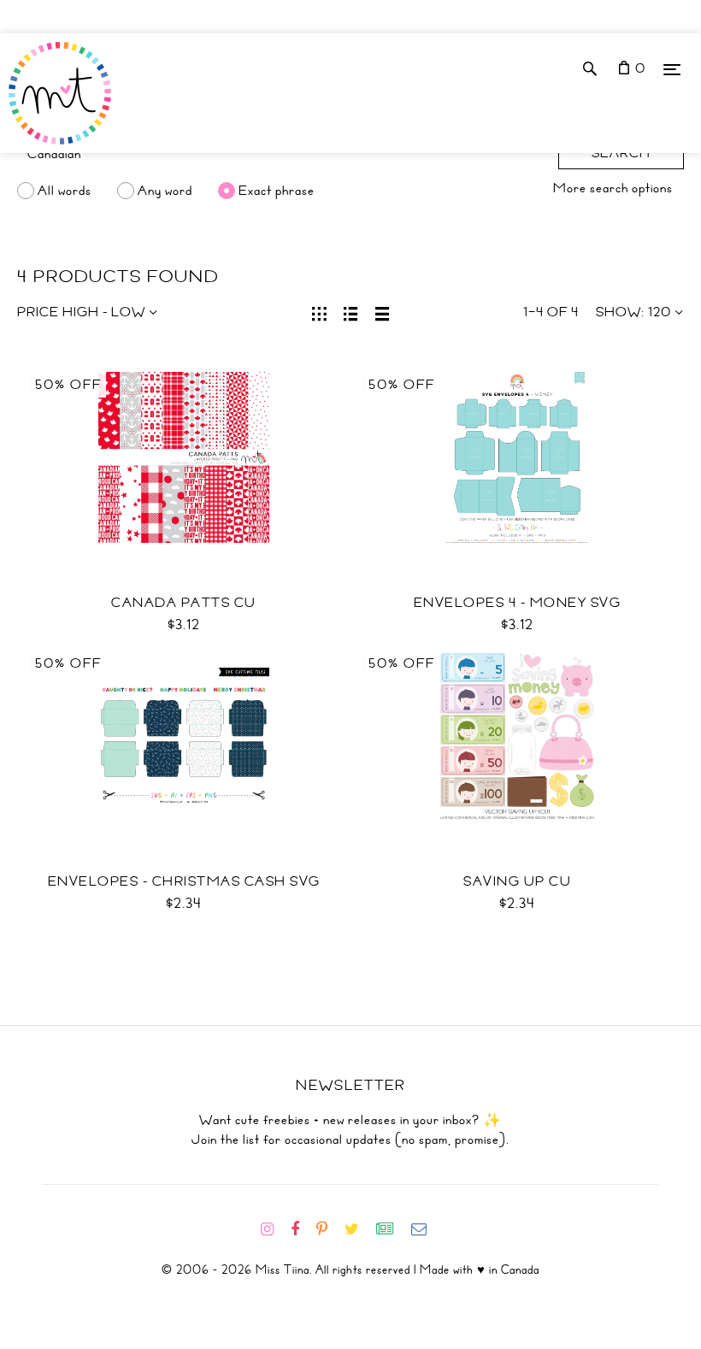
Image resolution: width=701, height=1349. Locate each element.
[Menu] (671, 69)
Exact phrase (277, 190)
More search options (613, 188)
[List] (351, 312)
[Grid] (319, 312)
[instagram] (274, 1229)
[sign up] (392, 1229)
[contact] (425, 1229)
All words (64, 190)
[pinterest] (328, 1229)
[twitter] (359, 1229)
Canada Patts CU (183, 602)
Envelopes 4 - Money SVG (517, 602)
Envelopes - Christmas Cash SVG (184, 881)
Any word (165, 190)
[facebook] (302, 1229)
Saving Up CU (517, 881)
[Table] (382, 312)
